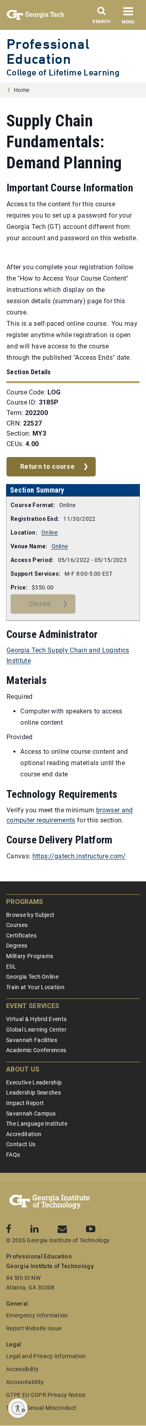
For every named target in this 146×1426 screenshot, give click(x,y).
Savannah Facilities (31, 1040)
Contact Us (20, 1144)
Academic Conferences (36, 1050)
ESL (11, 966)
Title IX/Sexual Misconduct (41, 1408)
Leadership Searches (33, 1092)
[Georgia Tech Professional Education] (49, 1202)
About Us (23, 1069)
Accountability (25, 1382)
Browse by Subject (30, 915)
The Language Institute (36, 1123)
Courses (17, 925)
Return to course (47, 466)
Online (49, 532)
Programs (24, 902)
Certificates (21, 935)
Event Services (32, 1006)
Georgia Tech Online (32, 976)
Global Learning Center (36, 1029)
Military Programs (29, 956)
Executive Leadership (34, 1082)
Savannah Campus (31, 1113)
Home (21, 90)
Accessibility (22, 1369)
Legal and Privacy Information (46, 1356)
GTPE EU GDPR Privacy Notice (46, 1395)
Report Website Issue (33, 1328)
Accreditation (23, 1134)
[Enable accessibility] (18, 1408)
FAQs (13, 1154)
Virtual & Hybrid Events (36, 1019)
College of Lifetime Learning (63, 72)
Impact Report (25, 1103)
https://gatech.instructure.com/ (79, 856)
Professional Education (47, 51)
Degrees (16, 945)
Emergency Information (37, 1315)
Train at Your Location (35, 987)
